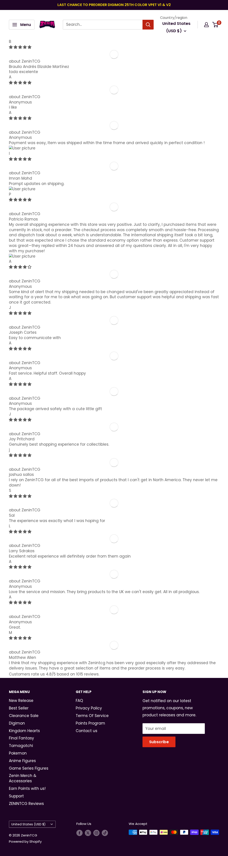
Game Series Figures (28, 768)
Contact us (86, 730)
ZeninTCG (31, 61)
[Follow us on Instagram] (96, 833)
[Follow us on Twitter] (88, 833)
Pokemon (18, 753)
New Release (21, 700)
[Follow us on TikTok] (105, 833)
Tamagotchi (21, 745)
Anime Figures (22, 760)
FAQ (79, 700)
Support (16, 796)
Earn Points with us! (27, 788)
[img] (20, 47)
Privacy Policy (89, 708)
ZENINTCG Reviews (26, 803)
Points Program (90, 723)
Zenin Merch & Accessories (22, 778)
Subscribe (159, 742)
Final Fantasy (21, 738)
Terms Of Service (92, 715)
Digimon (17, 723)
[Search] (148, 25)
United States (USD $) (28, 824)
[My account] (206, 24)
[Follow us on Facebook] (79, 833)
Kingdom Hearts (24, 730)
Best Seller (18, 708)
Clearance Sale (24, 715)
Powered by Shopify (25, 841)
